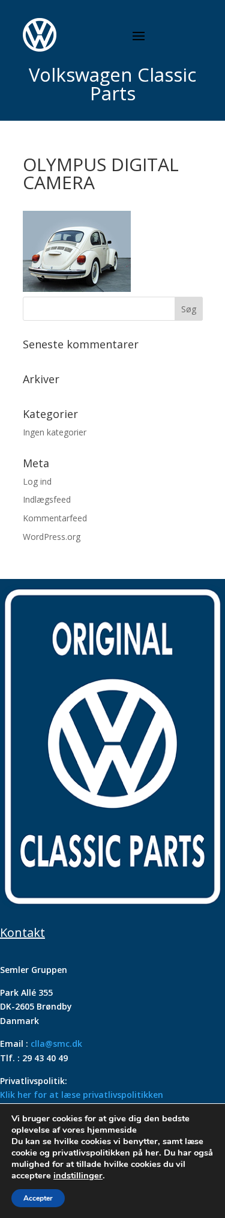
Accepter (38, 1198)
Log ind (37, 481)
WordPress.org (51, 536)
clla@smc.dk (56, 1043)
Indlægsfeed (47, 499)
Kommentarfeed (55, 518)
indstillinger (78, 1175)
